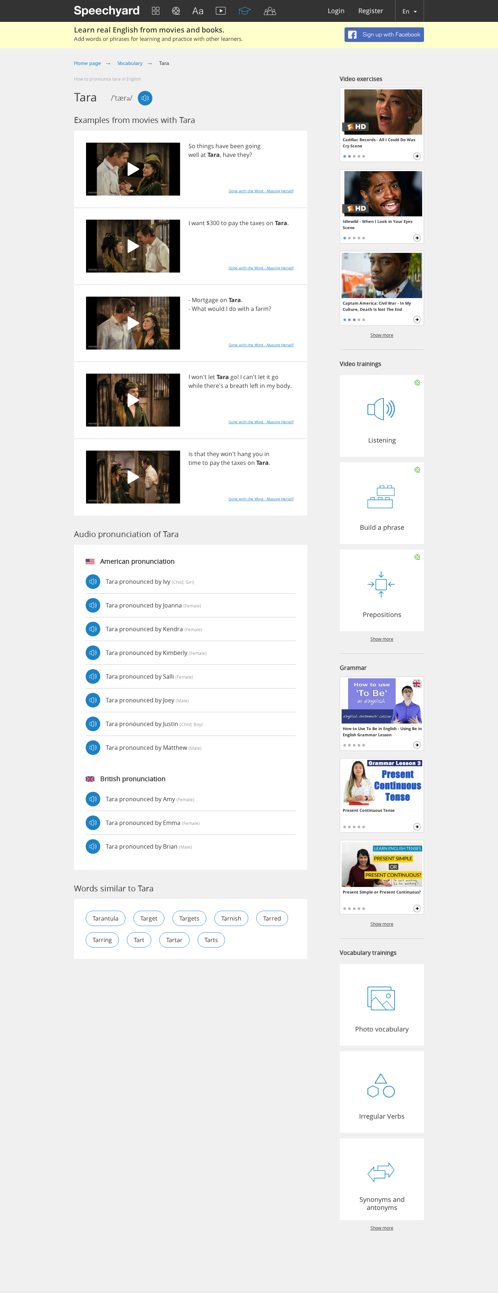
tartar (174, 940)
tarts (211, 940)
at (203, 155)
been (237, 146)
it (268, 377)
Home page (87, 63)
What (199, 309)
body (283, 386)
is (190, 454)
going (253, 146)
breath (239, 386)
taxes (257, 223)
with (243, 309)
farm (262, 309)
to (224, 223)
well (193, 155)
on (269, 223)
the (244, 223)
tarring (102, 940)
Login (336, 11)
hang (244, 454)
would (216, 309)
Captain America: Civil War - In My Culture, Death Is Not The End (377, 306)
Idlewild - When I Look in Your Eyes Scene (377, 224)
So (191, 146)
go (233, 377)
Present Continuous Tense (369, 810)
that (200, 454)
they (243, 155)
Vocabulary (130, 63)
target (148, 918)
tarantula (105, 918)
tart (139, 940)
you (258, 454)
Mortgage (205, 300)
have (222, 146)
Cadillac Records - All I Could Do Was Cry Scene (379, 142)
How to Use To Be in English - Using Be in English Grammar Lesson (382, 731)
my (270, 386)
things (205, 146)
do (232, 309)
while (195, 386)
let (211, 377)
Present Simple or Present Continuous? (382, 892)
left (254, 386)
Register (370, 11)
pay (233, 223)
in (262, 386)
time (194, 463)
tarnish (231, 918)
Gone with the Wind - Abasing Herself (261, 190)
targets (189, 918)
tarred (272, 918)
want (198, 223)
